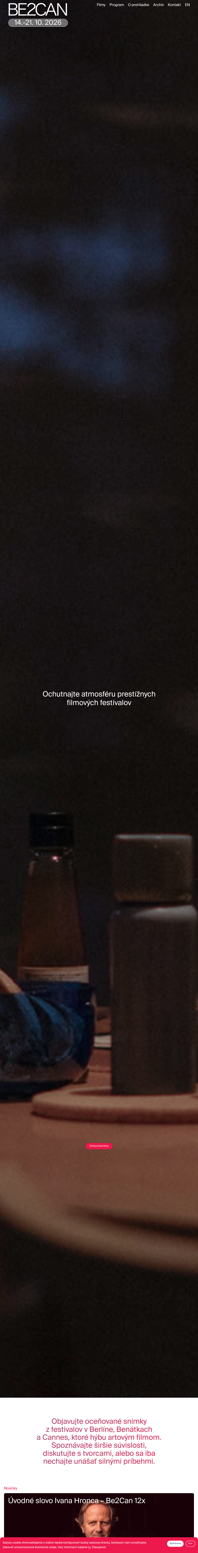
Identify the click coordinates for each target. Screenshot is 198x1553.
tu (89, 1547)
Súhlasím (175, 1544)
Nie (190, 1544)
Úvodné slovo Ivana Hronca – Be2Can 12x (76, 1501)
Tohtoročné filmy (99, 1146)
